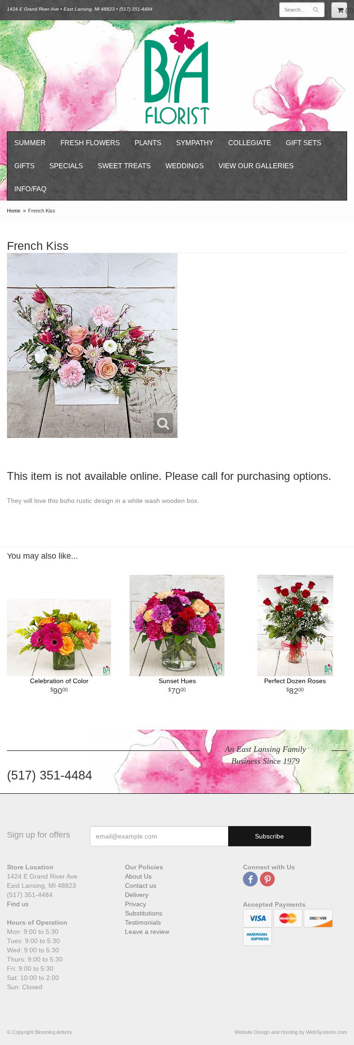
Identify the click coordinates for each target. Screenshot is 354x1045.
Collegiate (249, 143)
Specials (66, 166)
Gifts (24, 166)
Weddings (184, 166)
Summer (30, 143)
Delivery (136, 894)
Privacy (135, 904)
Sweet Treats (124, 166)
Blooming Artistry (177, 75)
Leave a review (147, 931)
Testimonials (143, 922)
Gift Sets (303, 143)
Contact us (140, 885)
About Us (138, 876)
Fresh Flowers (90, 143)
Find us (18, 904)
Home (13, 210)
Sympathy (194, 143)
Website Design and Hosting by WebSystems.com (291, 1032)
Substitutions (143, 913)
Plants (148, 143)
